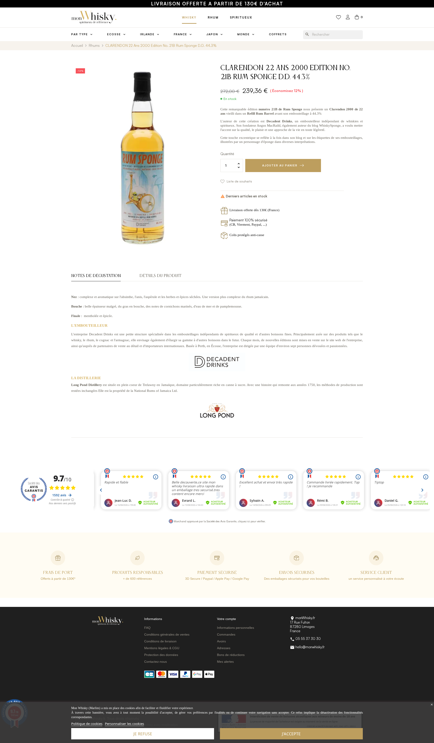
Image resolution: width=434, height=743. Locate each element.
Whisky (189, 17)
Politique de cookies (86, 723)
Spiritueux (241, 17)
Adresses (223, 648)
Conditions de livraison (160, 641)
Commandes (226, 634)
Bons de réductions (231, 655)
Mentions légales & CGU (161, 648)
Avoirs (221, 641)
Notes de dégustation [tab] (96, 276)
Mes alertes (225, 661)
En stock (230, 98)
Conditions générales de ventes (166, 634)
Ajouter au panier (279, 165)
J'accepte (291, 733)
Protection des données (161, 655)
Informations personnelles (235, 627)
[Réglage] (348, 17)
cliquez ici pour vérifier (251, 521)
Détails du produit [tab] (160, 276)
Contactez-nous (155, 661)
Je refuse (142, 733)
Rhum (213, 17)
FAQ (147, 627)
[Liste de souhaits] (338, 17)
